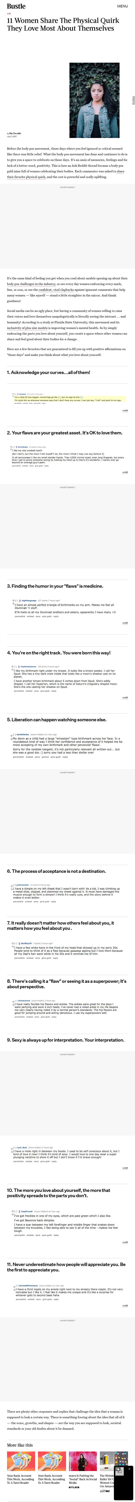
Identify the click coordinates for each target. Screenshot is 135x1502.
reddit (125, 410)
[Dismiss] (129, 1469)
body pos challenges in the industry (31, 284)
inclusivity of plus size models (27, 328)
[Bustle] (16, 6)
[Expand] (118, 1469)
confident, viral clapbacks (56, 290)
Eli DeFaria (133, 100)
